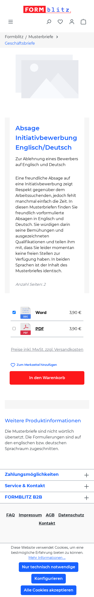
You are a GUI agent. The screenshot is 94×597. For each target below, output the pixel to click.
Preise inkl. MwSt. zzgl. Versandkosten (47, 349)
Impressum (30, 515)
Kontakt (47, 523)
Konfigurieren (48, 578)
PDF (39, 328)
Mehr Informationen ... (47, 557)
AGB (50, 515)
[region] (47, 81)
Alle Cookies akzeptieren (48, 590)
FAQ (10, 515)
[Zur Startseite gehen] (47, 9)
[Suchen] (48, 22)
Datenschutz (71, 515)
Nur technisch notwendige (48, 567)
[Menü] (10, 22)
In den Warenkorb (47, 377)
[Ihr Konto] (72, 22)
